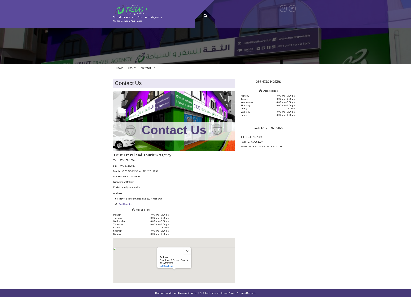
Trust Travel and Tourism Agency (137, 17)
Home (119, 68)
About (132, 68)
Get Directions (126, 204)
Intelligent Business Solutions (182, 293)
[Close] (187, 251)
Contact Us (147, 68)
